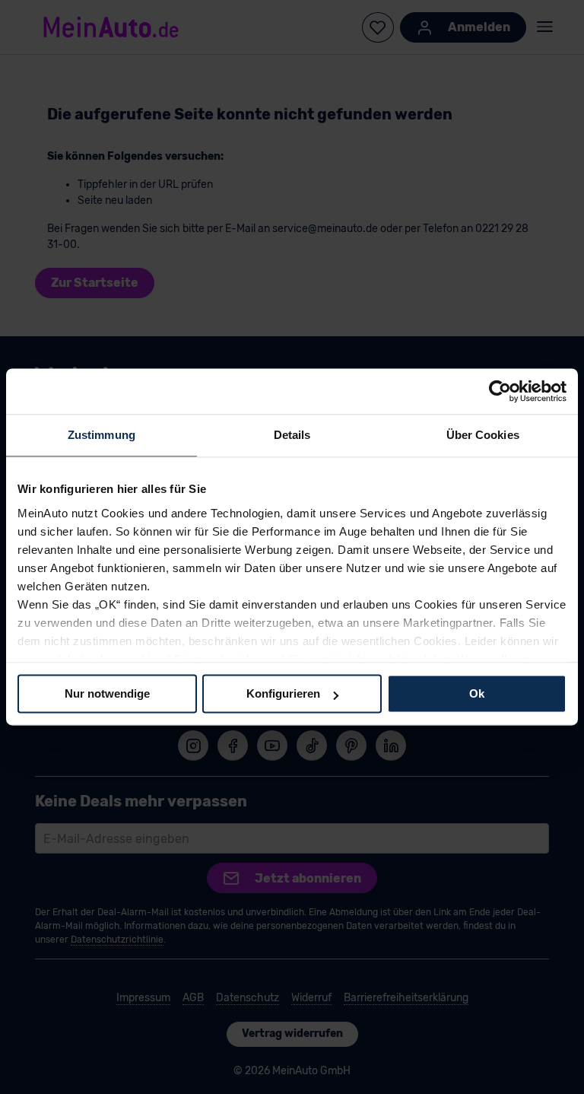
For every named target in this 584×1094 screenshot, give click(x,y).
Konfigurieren (283, 693)
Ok (476, 693)
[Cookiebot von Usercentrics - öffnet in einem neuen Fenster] (500, 391)
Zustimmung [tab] (101, 434)
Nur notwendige (107, 693)
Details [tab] (292, 434)
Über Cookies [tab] (482, 434)
